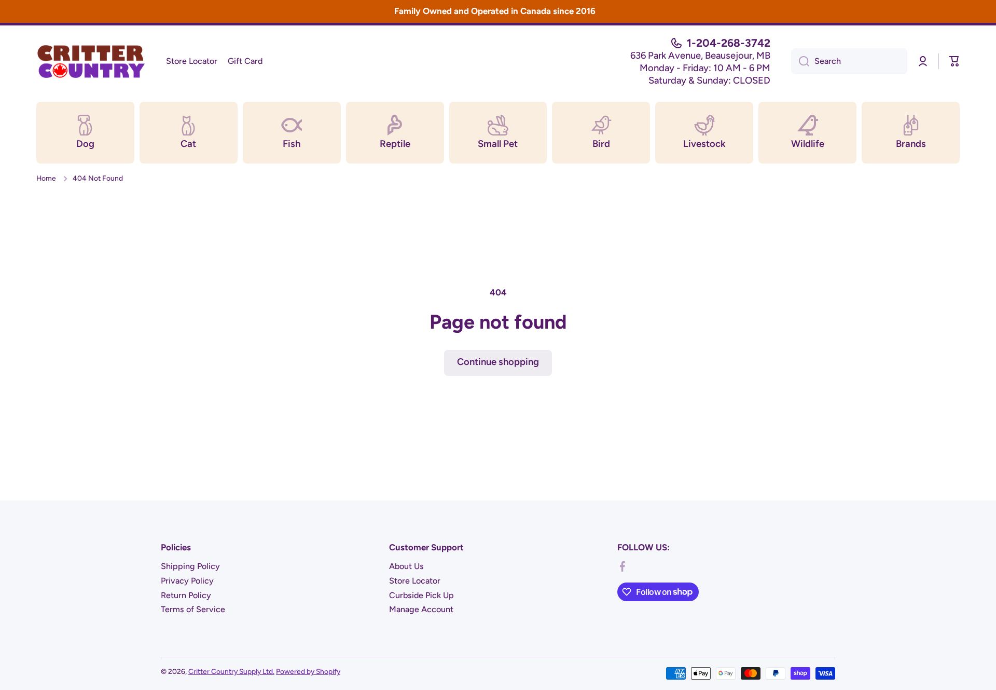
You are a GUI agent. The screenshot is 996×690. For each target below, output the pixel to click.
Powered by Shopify (308, 671)
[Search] (800, 61)
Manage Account (421, 609)
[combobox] (849, 61)
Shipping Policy (190, 566)
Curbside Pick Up (421, 595)
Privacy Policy (187, 581)
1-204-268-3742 (728, 42)
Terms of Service (193, 609)
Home (46, 178)
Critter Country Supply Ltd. (231, 671)
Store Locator (414, 581)
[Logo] (90, 61)
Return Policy (186, 595)
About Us (406, 566)
